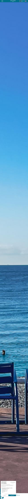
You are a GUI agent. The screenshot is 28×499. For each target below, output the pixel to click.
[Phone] (0, 489)
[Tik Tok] (0, 498)
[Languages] (26, 1)
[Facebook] (0, 495)
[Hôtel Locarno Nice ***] (12, 1)
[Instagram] (0, 496)
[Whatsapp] (0, 492)
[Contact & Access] (0, 490)
